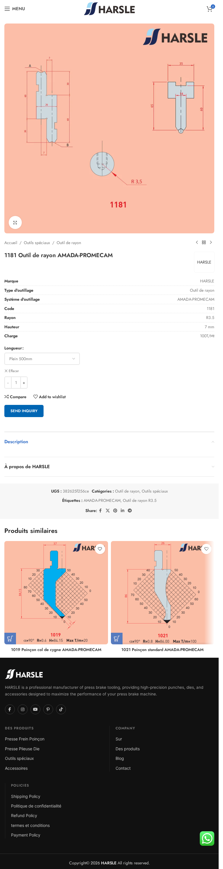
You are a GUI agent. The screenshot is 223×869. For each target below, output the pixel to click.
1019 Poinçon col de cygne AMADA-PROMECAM (56, 649)
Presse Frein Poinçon (24, 738)
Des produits (128, 748)
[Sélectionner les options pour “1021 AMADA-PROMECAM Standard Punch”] (117, 638)
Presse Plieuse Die (22, 748)
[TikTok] (61, 709)
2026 (102, 863)
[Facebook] (10, 709)
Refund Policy (24, 815)
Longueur (13, 348)
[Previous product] (196, 242)
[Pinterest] (48, 709)
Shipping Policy (25, 796)
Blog (120, 758)
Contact (123, 768)
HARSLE (204, 262)
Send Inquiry (23, 411)
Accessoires (16, 768)
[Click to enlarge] (15, 222)
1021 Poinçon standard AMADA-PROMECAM (162, 649)
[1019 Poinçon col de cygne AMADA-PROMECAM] (56, 593)
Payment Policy (25, 834)
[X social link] (108, 511)
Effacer (14, 371)
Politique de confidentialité (36, 805)
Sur (119, 738)
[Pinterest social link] (115, 511)
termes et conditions (30, 825)
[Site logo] (109, 8)
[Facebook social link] (100, 511)
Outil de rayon (69, 243)
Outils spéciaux (37, 243)
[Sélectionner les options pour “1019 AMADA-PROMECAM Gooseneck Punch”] (10, 638)
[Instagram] (23, 709)
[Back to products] (203, 242)
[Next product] (210, 242)
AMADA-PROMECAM (102, 500)
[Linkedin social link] (122, 511)
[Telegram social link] (130, 511)
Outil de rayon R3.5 (140, 500)
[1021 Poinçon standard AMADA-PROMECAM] (163, 593)
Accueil (10, 243)
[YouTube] (35, 709)
